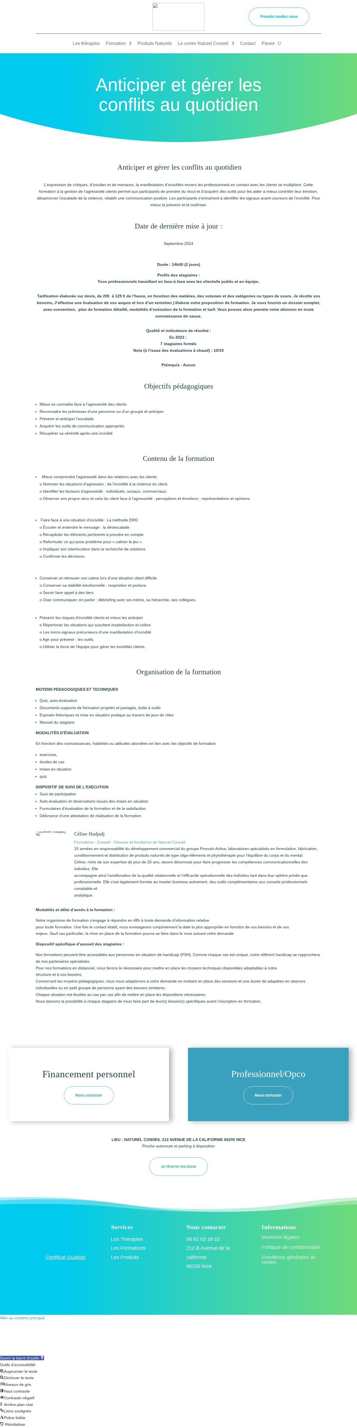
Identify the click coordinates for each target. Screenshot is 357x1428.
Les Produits (125, 1257)
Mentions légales (280, 1237)
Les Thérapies (127, 1239)
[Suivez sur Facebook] (82, 15)
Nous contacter (88, 1095)
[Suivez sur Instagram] (93, 15)
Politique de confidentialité (291, 1247)
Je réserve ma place (178, 1166)
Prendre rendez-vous (279, 16)
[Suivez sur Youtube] (116, 15)
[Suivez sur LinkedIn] (104, 15)
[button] (22, 1358)
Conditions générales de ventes (289, 1259)
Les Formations (128, 1248)
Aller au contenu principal (22, 1318)
